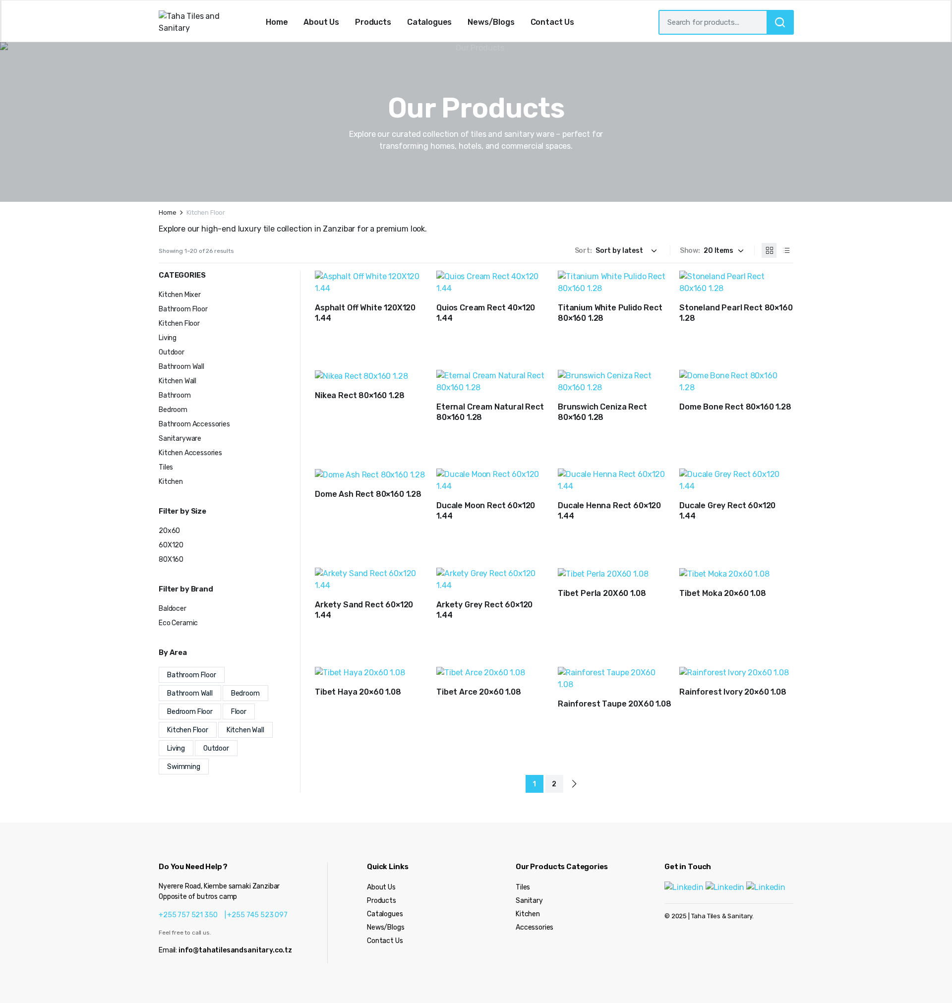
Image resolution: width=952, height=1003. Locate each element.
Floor (238, 712)
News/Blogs (491, 22)
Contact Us (552, 22)
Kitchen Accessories (190, 453)
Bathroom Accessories (194, 424)
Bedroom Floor (190, 712)
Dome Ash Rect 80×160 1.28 (368, 494)
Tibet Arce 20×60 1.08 (478, 692)
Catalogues (429, 22)
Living (168, 338)
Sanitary (529, 900)
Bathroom (175, 395)
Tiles (166, 467)
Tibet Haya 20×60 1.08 (358, 692)
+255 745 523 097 (257, 915)
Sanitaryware (180, 438)
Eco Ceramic (178, 623)
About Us (321, 22)
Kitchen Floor (179, 323)
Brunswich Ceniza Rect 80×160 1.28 (602, 412)
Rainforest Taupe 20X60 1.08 (614, 703)
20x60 (169, 531)
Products (373, 22)
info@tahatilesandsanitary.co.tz (235, 950)
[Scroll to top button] (929, 980)
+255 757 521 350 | (193, 915)
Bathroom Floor (183, 309)
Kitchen (171, 481)
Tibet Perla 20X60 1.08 (602, 593)
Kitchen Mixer (180, 295)
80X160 (171, 559)
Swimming (183, 767)
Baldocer (172, 608)
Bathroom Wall (181, 366)
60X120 (171, 545)
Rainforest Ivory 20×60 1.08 (732, 692)
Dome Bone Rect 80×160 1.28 (735, 407)
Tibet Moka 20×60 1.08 (722, 593)
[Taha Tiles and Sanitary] (201, 22)
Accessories (534, 927)
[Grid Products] (769, 250)
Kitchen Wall (177, 381)
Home (277, 22)
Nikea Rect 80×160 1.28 (359, 395)
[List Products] (785, 250)
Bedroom (173, 410)
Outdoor (171, 352)
